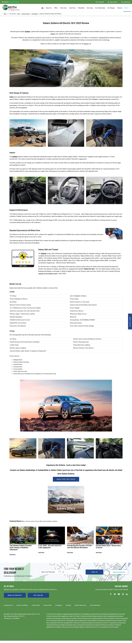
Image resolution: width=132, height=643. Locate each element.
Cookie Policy (36, 605)
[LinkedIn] (127, 594)
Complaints (58, 605)
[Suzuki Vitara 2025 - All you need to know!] (109, 535)
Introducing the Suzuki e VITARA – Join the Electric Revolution (80, 546)
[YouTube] (119, 594)
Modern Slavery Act (80, 605)
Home (18, 14)
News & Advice (26, 14)
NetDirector (7, 636)
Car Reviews (35, 14)
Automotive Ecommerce (18, 636)
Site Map (68, 605)
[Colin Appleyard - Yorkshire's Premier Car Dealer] (11, 8)
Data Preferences (95, 605)
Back (5, 14)
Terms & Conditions (22, 605)
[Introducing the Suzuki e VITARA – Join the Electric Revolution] (80, 535)
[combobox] (72, 572)
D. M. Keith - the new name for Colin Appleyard (49, 546)
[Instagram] (123, 594)
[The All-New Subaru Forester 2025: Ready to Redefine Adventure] (23, 535)
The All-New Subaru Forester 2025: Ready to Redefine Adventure (21, 547)
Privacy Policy (47, 605)
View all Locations (119, 572)
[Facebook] (110, 594)
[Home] (42, 8)
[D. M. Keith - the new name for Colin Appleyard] (51, 535)
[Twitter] (115, 594)
